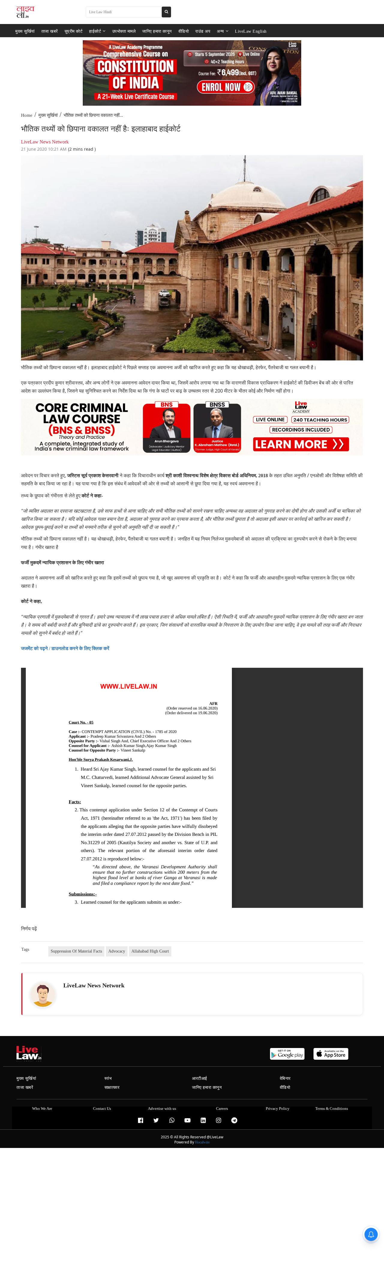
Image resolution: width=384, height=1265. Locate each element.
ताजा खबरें (49, 31)
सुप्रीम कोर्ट (73, 31)
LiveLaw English (251, 31)
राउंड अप (202, 31)
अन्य (220, 31)
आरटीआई (199, 1078)
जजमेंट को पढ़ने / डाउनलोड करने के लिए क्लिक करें (65, 648)
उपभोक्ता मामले (124, 31)
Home (26, 115)
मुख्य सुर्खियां (25, 31)
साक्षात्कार (112, 1087)
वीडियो (183, 31)
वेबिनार (285, 1078)
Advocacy (116, 951)
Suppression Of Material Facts (76, 951)
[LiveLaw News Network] (43, 994)
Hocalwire (202, 1142)
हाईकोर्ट (95, 31)
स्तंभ (108, 1078)
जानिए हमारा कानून (157, 31)
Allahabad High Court (150, 951)
